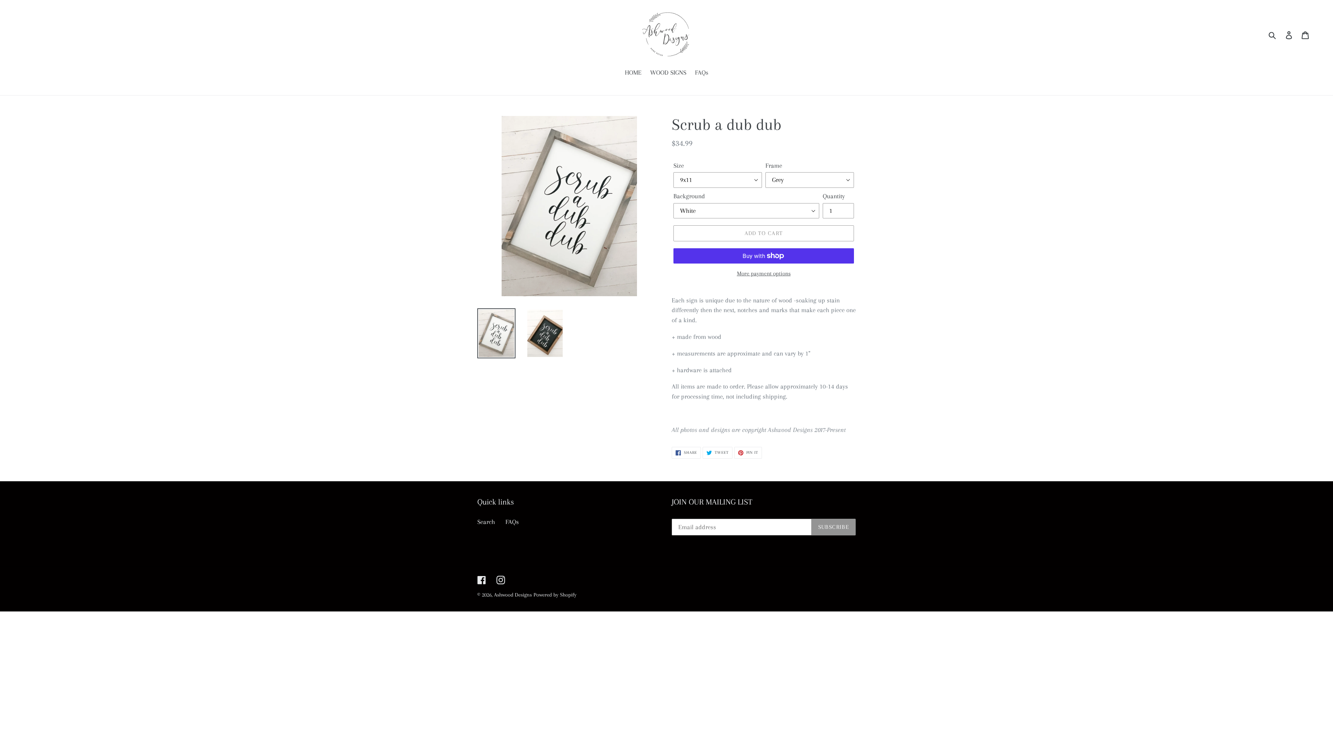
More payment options (764, 273)
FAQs (512, 521)
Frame (773, 165)
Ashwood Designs (513, 595)
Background (689, 196)
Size (678, 165)
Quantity (834, 196)
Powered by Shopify (555, 595)
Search (486, 521)
